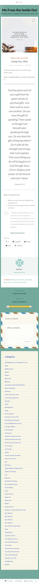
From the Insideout (10, 426)
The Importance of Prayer (12, 548)
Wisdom (7, 564)
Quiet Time (8, 500)
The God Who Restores (11, 542)
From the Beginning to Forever (13, 423)
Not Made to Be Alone (11, 481)
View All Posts (19, 272)
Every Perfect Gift (19, 292)
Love (6, 475)
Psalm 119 (8, 497)
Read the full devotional (17, 233)
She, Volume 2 (9, 516)
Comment (27, 341)
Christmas (21, 280)
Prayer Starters (9, 494)
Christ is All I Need (10, 388)
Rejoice (7, 503)
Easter (6, 404)
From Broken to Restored (12, 420)
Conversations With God (12, 398)
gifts (5, 282)
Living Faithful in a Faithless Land (13, 468)
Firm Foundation (9, 414)
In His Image (8, 449)
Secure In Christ (9, 507)
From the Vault (9, 430)
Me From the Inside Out (19, 10)
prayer (6, 490)
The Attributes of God (11, 539)
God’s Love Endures (19, 300)
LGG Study (24, 58)
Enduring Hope (9, 407)
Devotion (7, 401)
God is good (8, 433)
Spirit (6, 529)
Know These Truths (10, 458)
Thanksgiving (8, 532)
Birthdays (7, 381)
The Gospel (8, 545)
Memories (7, 478)
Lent (6, 462)
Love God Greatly (16, 282)
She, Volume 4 (9, 523)
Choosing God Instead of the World (15, 385)
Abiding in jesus (9, 369)
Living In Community (10, 471)
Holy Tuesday (8, 446)
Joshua (7, 452)
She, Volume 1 (9, 513)
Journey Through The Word (12, 455)
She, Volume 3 (9, 519)
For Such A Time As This (11, 417)
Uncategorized (9, 561)
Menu (21, 2)
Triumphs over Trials (10, 558)
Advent (7, 372)
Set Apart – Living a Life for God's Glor (15, 510)
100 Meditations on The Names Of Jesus (16, 362)
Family (6, 410)
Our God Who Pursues (11, 484)
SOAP (25, 282)
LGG (8, 282)
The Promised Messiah (11, 555)
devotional (28, 280)
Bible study (15, 58)
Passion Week (9, 487)
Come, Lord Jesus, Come (11, 394)
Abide (6, 366)
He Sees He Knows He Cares (13, 436)
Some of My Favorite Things (12, 526)
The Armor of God (10, 535)
